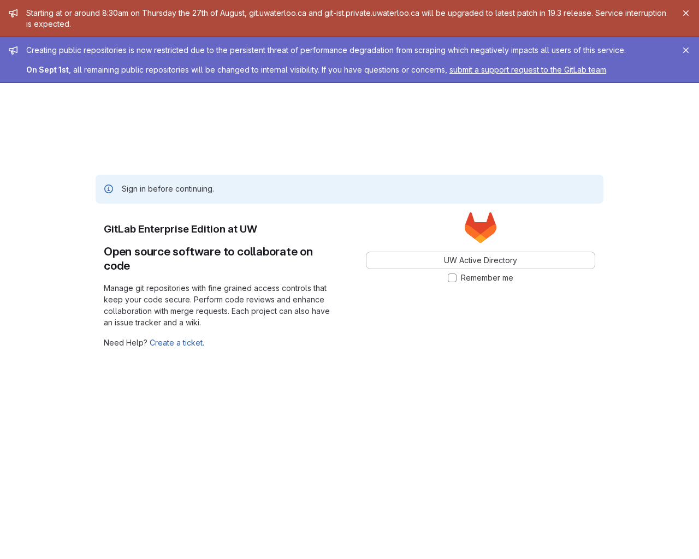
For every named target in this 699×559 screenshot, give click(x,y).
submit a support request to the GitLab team (527, 69)
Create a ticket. (177, 342)
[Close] (685, 13)
